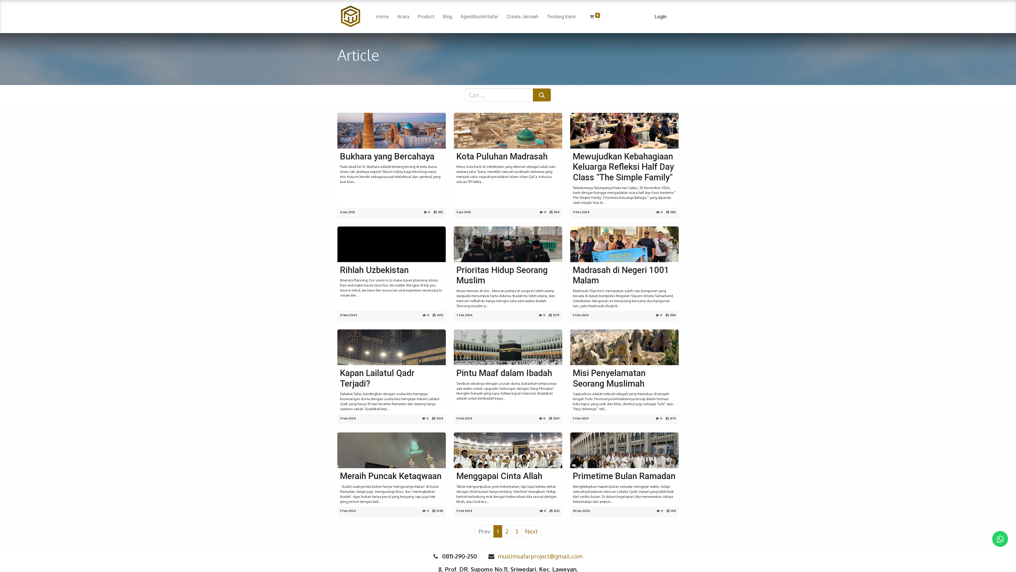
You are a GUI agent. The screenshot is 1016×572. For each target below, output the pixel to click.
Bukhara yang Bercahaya (387, 156)
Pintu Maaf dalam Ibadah (504, 373)
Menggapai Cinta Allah (499, 476)
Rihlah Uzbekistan (374, 270)
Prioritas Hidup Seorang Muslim (502, 275)
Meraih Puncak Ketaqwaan (391, 476)
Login (660, 16)
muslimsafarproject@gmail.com (540, 556)
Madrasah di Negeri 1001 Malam (621, 275)
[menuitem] (382, 16)
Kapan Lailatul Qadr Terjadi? (377, 378)
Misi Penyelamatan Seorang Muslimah (609, 378)
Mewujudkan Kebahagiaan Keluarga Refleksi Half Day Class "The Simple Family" (623, 166)
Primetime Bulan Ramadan (624, 476)
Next (531, 531)
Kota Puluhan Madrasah (502, 156)
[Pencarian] (542, 94)
